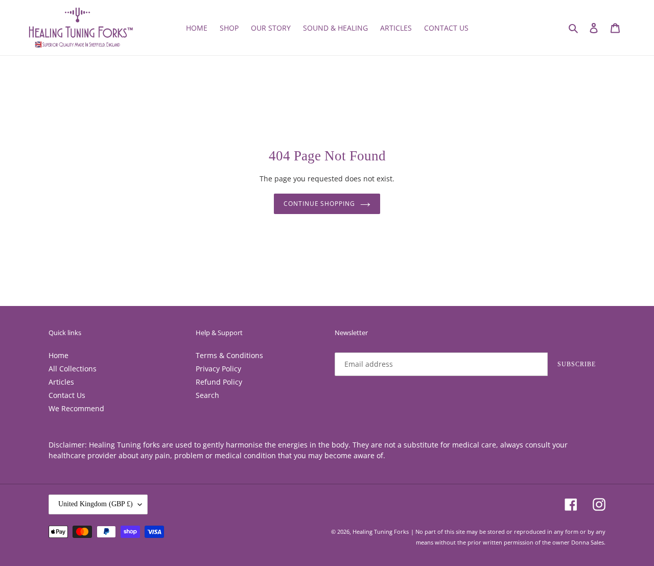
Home (58, 355)
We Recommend (76, 408)
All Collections (73, 368)
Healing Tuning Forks (381, 531)
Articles (61, 382)
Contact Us (67, 395)
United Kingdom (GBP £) (95, 504)
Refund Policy (219, 382)
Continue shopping (319, 203)
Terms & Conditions (229, 355)
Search (207, 395)
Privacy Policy (218, 368)
